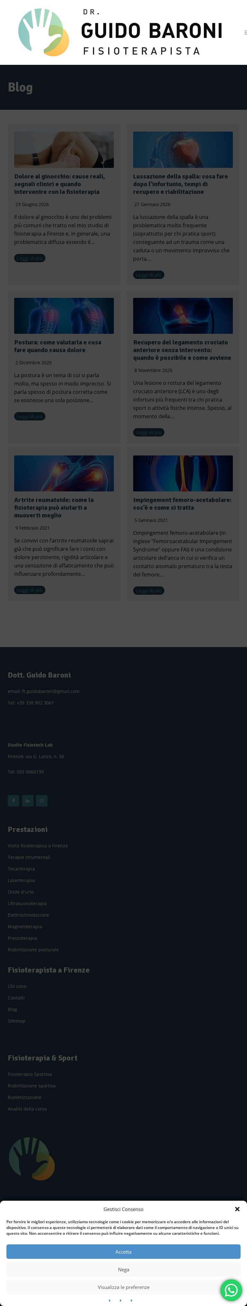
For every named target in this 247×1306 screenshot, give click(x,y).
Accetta (123, 1252)
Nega (123, 1269)
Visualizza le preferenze (124, 1287)
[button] (237, 1209)
